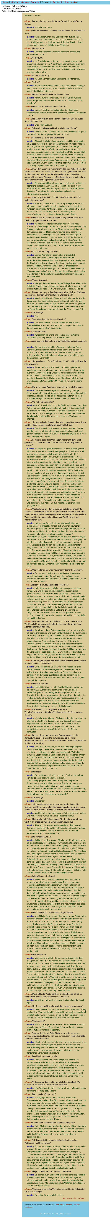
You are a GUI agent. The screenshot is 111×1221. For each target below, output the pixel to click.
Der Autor (35, 2)
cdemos (5, 2)
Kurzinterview (23, 2)
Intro (13, 2)
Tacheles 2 (57, 2)
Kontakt (74, 2)
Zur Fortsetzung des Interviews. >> (74, 1198)
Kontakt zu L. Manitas (64, 1205)
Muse (66, 2)
